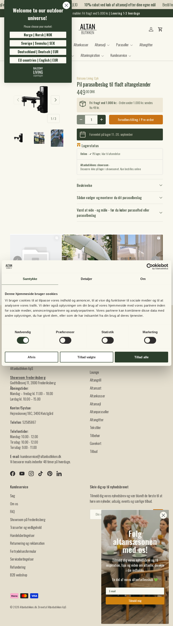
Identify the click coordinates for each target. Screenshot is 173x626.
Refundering (18, 567)
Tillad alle (141, 357)
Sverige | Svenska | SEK (38, 43)
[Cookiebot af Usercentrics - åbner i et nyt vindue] (149, 266)
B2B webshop (18, 574)
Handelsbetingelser (22, 535)
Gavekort (95, 443)
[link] (38, 72)
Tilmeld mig (135, 600)
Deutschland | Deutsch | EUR (38, 51)
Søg (12, 495)
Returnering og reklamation (27, 543)
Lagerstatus (90, 145)
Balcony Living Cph (88, 78)
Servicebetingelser (22, 559)
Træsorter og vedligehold (26, 527)
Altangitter (146, 44)
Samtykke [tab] (30, 278)
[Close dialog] (66, 5)
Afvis (31, 357)
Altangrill (95, 380)
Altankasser (81, 44)
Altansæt (95, 388)
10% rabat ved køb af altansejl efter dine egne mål (117, 4)
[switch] (65, 340)
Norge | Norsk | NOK (38, 34)
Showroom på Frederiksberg (27, 519)
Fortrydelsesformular (23, 551)
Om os (14, 503)
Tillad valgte (86, 357)
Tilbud (93, 451)
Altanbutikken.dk (28, 607)
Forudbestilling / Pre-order (136, 119)
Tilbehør (95, 435)
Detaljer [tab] (86, 278)
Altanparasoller (99, 411)
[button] (160, 29)
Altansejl (95, 403)
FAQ (12, 511)
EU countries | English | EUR (38, 60)
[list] (36, 99)
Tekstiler (95, 427)
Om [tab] (143, 278)
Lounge (94, 372)
